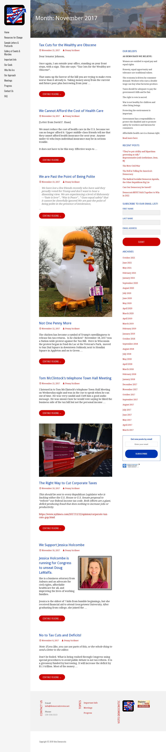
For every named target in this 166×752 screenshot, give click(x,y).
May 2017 (127, 420)
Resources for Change (13, 37)
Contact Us (8, 91)
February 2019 (129, 329)
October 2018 (129, 339)
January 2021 (129, 278)
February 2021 (129, 273)
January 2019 (129, 334)
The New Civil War (131, 166)
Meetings (8, 80)
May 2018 (127, 359)
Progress (8, 85)
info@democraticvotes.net (57, 706)
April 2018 (127, 364)
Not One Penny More (55, 323)
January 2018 (129, 379)
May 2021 (127, 268)
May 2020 (127, 303)
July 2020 (127, 293)
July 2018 (127, 354)
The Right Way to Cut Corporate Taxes (68, 483)
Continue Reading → (52, 94)
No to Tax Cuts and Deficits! (60, 635)
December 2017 (130, 384)
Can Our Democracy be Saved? (137, 187)
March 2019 (128, 324)
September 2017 (130, 399)
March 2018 (128, 369)
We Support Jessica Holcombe (61, 545)
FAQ (6, 96)
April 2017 (127, 425)
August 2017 (128, 405)
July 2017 (127, 410)
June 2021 (127, 263)
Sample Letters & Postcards (11, 44)
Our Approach (10, 75)
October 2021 (129, 258)
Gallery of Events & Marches (12, 52)
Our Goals (8, 65)
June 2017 (127, 415)
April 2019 (127, 318)
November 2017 (130, 389)
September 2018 (130, 344)
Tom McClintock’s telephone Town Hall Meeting (75, 378)
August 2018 (128, 349)
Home (6, 32)
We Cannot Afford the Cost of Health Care (71, 111)
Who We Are (9, 70)
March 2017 (128, 430)
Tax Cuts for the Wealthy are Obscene (67, 45)
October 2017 (129, 394)
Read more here (130, 138)
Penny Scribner (72, 50)
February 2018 (129, 374)
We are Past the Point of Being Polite (67, 177)
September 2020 (130, 283)
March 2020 (128, 313)
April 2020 (127, 308)
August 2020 (128, 288)
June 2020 (127, 298)
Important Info (10, 59)
